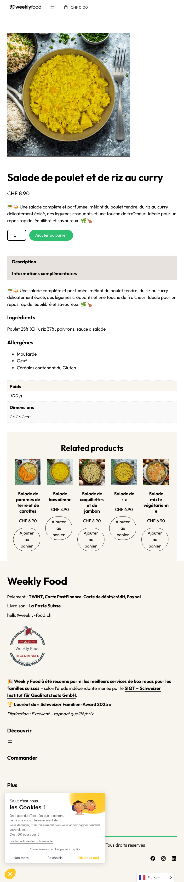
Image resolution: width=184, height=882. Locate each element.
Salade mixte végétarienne (156, 502)
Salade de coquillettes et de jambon (92, 502)
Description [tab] (24, 262)
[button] (10, 874)
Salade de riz (124, 496)
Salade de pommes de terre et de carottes (28, 502)
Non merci (21, 858)
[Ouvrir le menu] (52, 7)
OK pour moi (88, 858)
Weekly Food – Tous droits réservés (109, 845)
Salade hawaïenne (60, 496)
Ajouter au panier (51, 235)
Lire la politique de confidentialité (31, 841)
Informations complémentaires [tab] (44, 273)
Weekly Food (28, 649)
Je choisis (55, 858)
